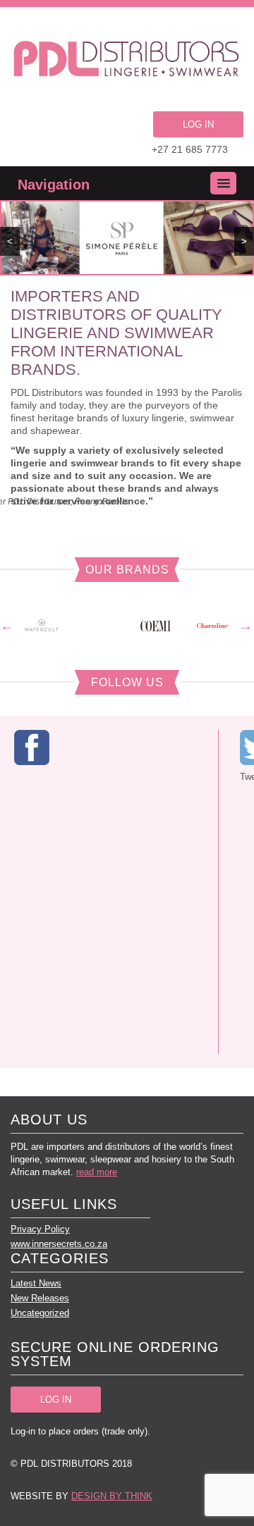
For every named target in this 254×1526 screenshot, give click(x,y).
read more (96, 1172)
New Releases (40, 1298)
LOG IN (198, 124)
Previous (7, 626)
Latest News (36, 1283)
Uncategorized (40, 1313)
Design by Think (111, 1496)
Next (245, 626)
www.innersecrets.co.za (59, 1244)
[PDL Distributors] (127, 61)
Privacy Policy (40, 1229)
